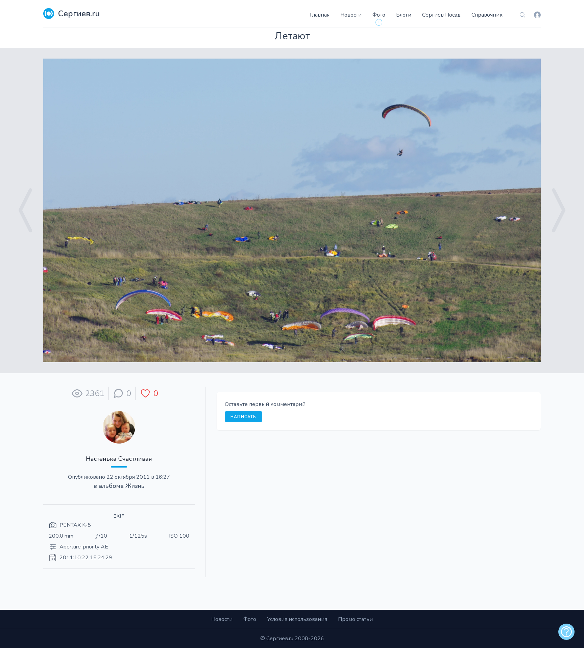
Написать (243, 416)
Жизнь (135, 486)
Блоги (403, 15)
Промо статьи (355, 619)
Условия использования (297, 619)
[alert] (566, 632)
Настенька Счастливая (119, 459)
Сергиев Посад (441, 15)
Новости (351, 15)
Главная (320, 15)
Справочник (487, 15)
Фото (378, 15)
